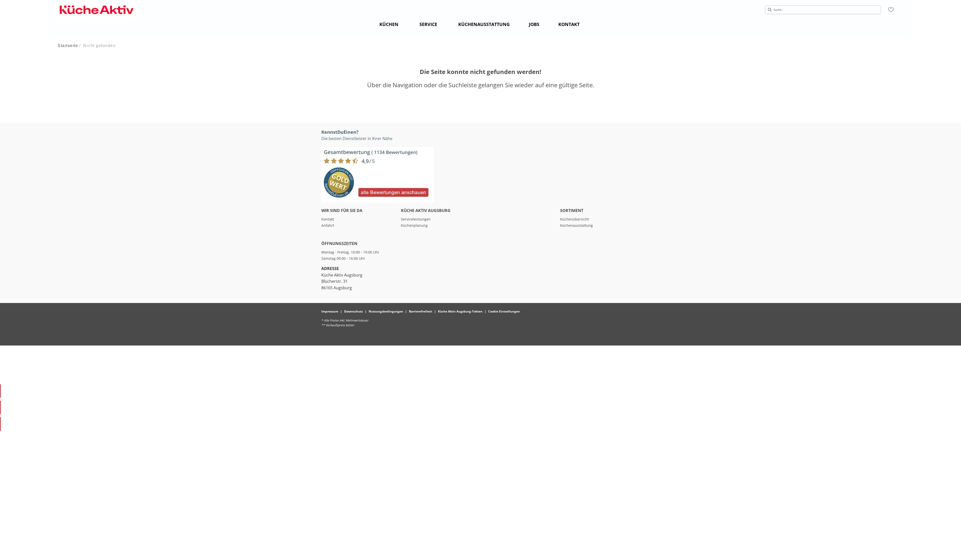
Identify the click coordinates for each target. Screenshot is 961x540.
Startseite (68, 46)
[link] (388, 24)
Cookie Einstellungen (504, 311)
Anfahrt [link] (327, 225)
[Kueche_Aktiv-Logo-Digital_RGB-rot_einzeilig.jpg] (96, 10)
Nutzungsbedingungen (386, 311)
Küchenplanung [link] (414, 225)
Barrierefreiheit (420, 311)
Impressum (329, 311)
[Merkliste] (891, 10)
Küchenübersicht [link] (574, 219)
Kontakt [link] (327, 219)
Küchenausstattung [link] (576, 225)
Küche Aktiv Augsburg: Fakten (460, 311)
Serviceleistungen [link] (416, 219)
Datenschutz (353, 311)
